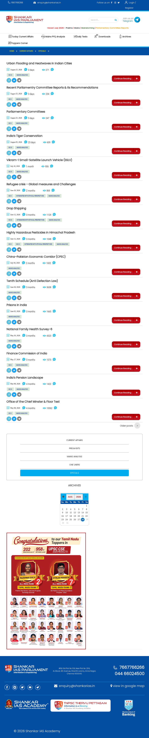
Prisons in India (17, 305)
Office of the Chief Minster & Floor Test (33, 401)
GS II (10, 99)
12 (75, 512)
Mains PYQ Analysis (55, 36)
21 (82, 516)
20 (79, 516)
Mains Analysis (74, 456)
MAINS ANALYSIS (22, 75)
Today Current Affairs (22, 36)
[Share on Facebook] (9, 80)
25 (71, 519)
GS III (10, 75)
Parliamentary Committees (26, 111)
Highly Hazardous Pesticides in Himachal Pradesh (41, 232)
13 (79, 512)
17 (66, 516)
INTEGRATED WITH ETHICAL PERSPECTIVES (30, 196)
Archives (126, 36)
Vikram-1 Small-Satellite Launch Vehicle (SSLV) (39, 160)
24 (66, 519)
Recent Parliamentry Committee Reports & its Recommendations (52, 87)
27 (79, 519)
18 (71, 516)
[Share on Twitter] (14, 80)
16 (62, 516)
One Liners (74, 464)
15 (86, 512)
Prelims (59, 28)
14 (82, 512)
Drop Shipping (16, 208)
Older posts (126, 425)
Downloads (104, 36)
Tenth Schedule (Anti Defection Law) (32, 281)
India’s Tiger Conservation (24, 136)
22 (86, 516)
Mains (67, 28)
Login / (132, 2)
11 (71, 512)
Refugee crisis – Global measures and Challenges (41, 184)
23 (62, 519)
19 (75, 516)
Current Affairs (74, 440)
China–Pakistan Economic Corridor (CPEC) (36, 256)
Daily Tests (82, 36)
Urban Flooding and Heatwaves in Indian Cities (39, 63)
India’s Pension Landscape (25, 377)
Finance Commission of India (27, 353)
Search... (95, 20)
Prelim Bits (74, 448)
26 (75, 519)
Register (129, 7)
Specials (74, 472)
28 (82, 519)
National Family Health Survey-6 (29, 329)
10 (66, 512)
